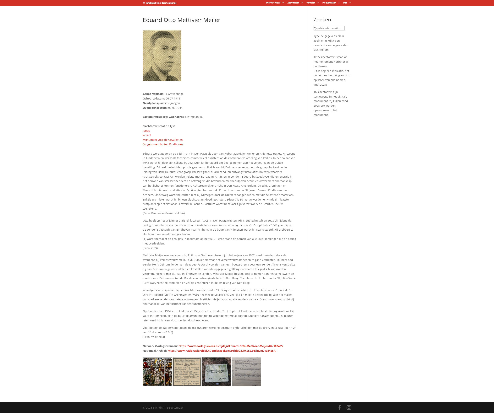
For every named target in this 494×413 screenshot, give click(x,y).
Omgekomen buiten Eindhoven (163, 144)
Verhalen (310, 3)
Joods (146, 130)
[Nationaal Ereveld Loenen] (216, 384)
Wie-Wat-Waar (273, 3)
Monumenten (329, 3)
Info (345, 3)
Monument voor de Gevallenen (163, 140)
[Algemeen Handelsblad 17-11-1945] (187, 384)
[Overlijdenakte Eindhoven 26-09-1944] (246, 384)
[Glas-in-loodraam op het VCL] (157, 384)
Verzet (147, 135)
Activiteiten (293, 3)
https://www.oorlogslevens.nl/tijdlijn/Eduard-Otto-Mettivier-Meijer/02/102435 (230, 346)
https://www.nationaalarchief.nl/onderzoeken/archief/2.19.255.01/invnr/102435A (221, 350)
